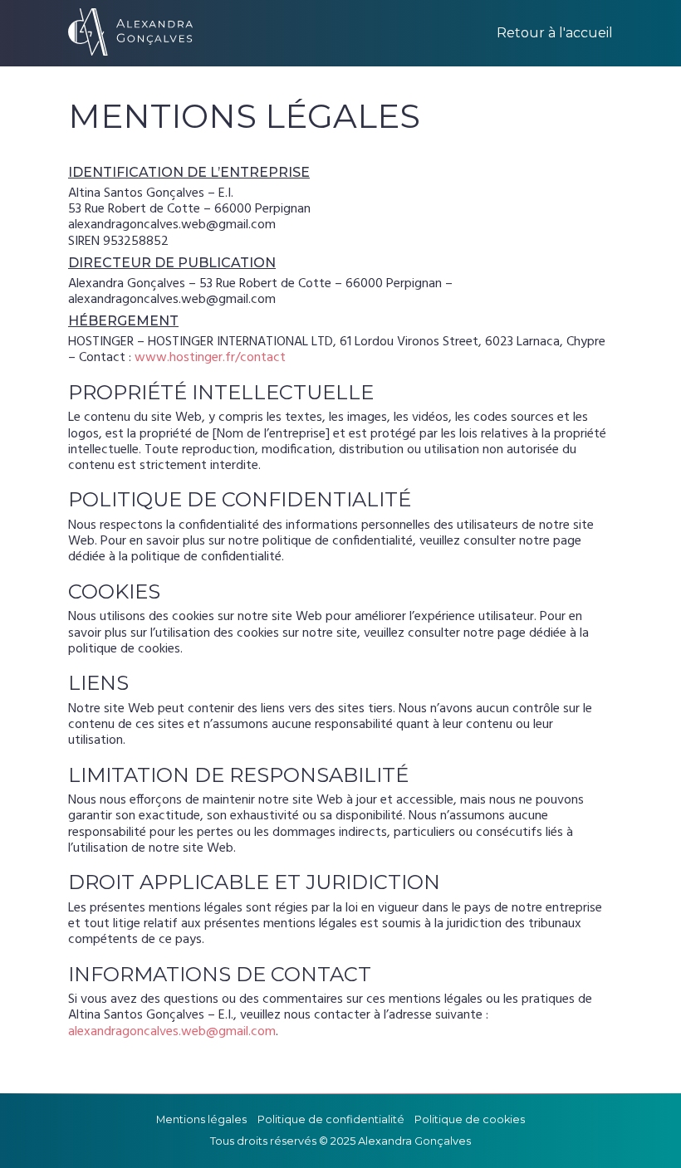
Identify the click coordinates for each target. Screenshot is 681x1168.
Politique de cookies (469, 1119)
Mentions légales (201, 1119)
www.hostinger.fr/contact (210, 358)
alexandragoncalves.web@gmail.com (172, 1032)
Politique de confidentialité (330, 1119)
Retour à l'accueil (555, 33)
